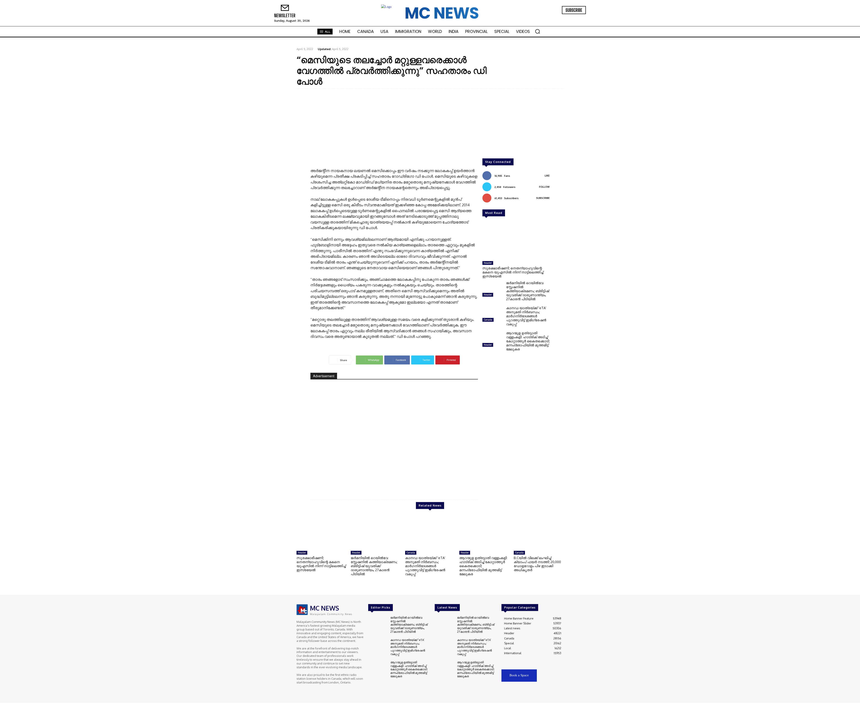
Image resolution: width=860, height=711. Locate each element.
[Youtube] (578, 17)
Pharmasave (461, 479)
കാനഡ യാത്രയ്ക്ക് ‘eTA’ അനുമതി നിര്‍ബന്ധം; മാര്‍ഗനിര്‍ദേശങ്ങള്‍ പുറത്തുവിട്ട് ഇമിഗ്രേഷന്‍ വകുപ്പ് (526, 316)
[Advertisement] (430, 124)
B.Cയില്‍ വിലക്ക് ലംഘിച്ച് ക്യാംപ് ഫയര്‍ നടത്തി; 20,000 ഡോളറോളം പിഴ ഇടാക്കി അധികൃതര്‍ (537, 564)
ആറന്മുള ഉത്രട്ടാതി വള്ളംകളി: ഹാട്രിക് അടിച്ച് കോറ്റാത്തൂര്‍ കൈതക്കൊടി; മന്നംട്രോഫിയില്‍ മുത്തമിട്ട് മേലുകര (528, 341)
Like (547, 175)
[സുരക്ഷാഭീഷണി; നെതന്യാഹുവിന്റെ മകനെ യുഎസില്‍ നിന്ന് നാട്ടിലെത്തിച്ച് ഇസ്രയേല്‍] (516, 241)
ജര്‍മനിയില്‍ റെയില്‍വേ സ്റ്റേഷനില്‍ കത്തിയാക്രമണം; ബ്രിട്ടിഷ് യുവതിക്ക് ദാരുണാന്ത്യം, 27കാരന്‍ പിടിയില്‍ (527, 291)
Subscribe (543, 198)
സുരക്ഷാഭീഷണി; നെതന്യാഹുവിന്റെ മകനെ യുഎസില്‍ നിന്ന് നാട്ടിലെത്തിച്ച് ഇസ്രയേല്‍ (512, 272)
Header (488, 262)
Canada (488, 319)
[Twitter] (572, 17)
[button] (537, 31)
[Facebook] (559, 17)
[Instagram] (566, 17)
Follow (544, 186)
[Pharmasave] (394, 435)
